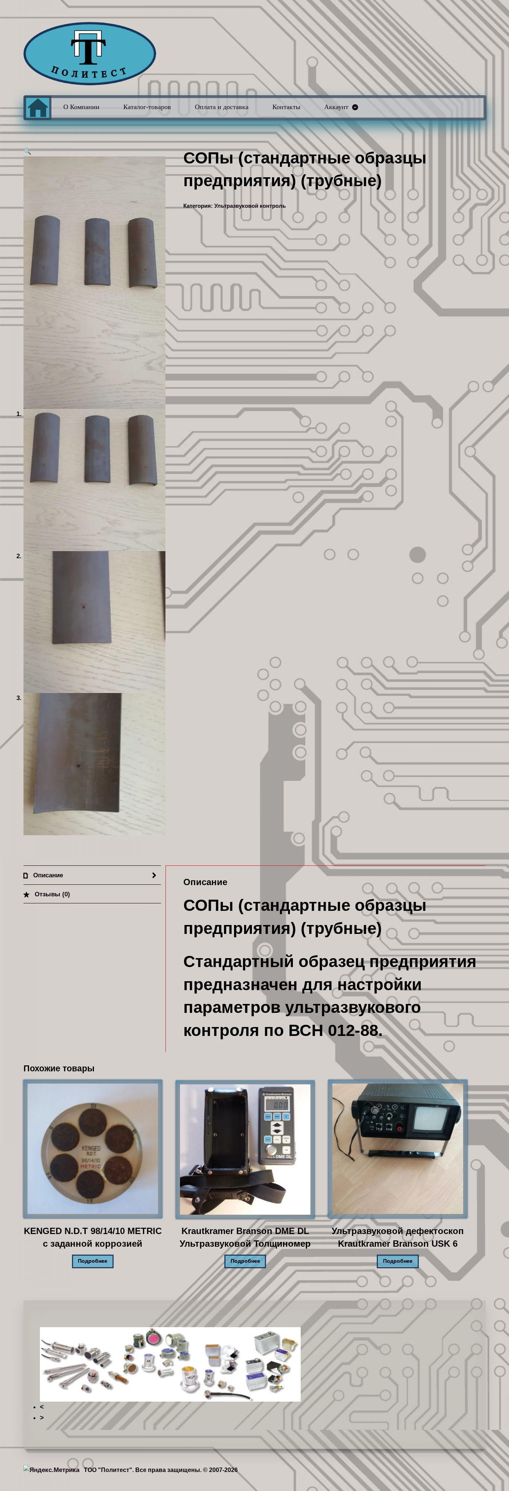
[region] (255, 1375)
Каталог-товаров (147, 107)
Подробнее (92, 1261)
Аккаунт (336, 107)
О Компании (81, 107)
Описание (47, 875)
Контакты (286, 107)
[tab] (92, 875)
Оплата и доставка (222, 107)
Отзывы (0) (51, 894)
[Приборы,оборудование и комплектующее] (89, 53)
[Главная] (37, 108)
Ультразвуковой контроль (250, 206)
